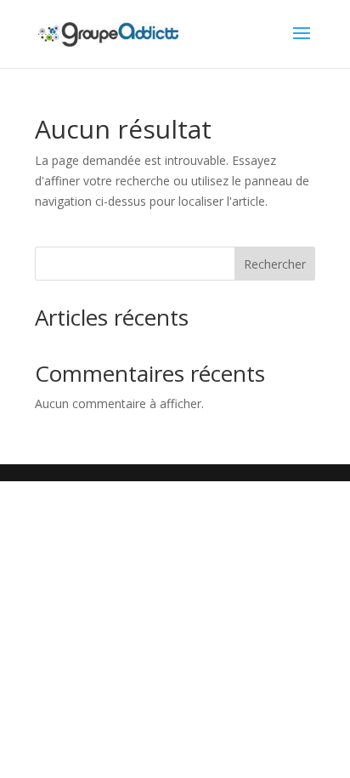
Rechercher (275, 264)
